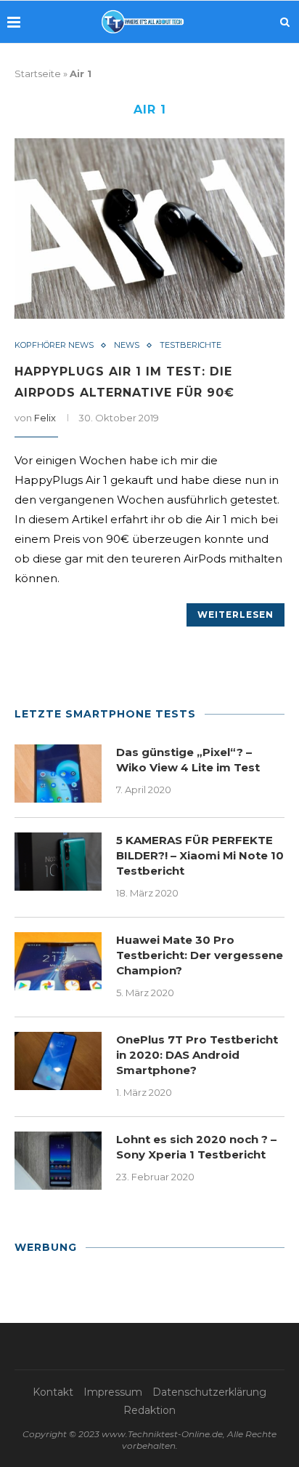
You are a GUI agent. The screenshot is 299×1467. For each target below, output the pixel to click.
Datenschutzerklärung (209, 1392)
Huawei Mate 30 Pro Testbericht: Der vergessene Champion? (199, 955)
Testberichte (190, 345)
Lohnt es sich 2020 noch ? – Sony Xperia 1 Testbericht (196, 1146)
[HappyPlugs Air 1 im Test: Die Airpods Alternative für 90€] (149, 228)
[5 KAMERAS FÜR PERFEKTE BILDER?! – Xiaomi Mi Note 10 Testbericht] (58, 861)
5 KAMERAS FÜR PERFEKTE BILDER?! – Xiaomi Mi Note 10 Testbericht (200, 855)
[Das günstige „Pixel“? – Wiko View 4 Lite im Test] (58, 773)
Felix (45, 418)
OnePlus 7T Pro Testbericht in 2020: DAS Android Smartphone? (197, 1055)
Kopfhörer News (54, 345)
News (126, 345)
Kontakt (53, 1392)
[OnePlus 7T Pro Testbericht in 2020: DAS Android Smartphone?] (58, 1061)
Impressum (112, 1392)
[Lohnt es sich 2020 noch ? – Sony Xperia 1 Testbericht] (58, 1161)
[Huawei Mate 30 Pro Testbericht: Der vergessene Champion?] (58, 961)
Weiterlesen (235, 614)
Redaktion (149, 1410)
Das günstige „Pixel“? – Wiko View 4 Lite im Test (188, 759)
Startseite (38, 73)
